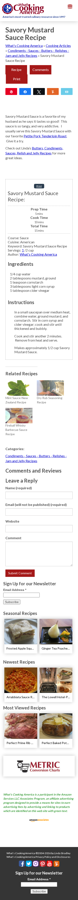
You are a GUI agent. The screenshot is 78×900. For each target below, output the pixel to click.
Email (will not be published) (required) (36, 504)
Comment (13, 538)
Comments (40, 69)
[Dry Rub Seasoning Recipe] (50, 388)
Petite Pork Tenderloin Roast (45, 136)
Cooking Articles (58, 45)
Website (12, 521)
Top (73, 894)
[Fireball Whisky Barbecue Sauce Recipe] (18, 415)
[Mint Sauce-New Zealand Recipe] (18, 388)
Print (16, 79)
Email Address (14, 590)
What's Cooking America (24, 45)
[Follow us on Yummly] (56, 864)
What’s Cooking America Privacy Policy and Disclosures (38, 856)
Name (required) (18, 488)
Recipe (16, 69)
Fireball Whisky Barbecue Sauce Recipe (16, 430)
